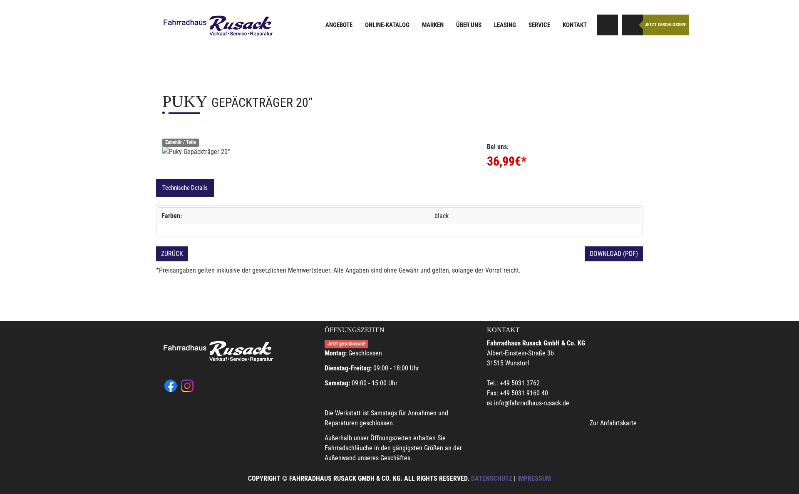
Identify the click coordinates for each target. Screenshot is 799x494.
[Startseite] (218, 26)
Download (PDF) (614, 254)
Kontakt (575, 25)
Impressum (534, 478)
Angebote (338, 25)
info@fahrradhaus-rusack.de (531, 403)
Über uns (468, 25)
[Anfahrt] (607, 25)
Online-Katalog (387, 25)
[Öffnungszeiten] (632, 25)
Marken (433, 25)
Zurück (172, 254)
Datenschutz (491, 478)
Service (539, 25)
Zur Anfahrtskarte (613, 423)
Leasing (505, 25)
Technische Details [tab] (185, 187)
